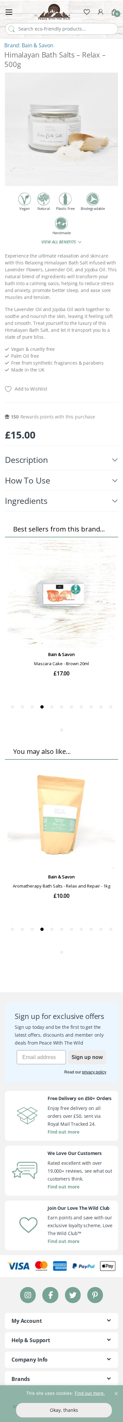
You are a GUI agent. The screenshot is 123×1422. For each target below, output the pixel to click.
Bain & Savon (37, 45)
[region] (61, 1403)
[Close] (116, 1391)
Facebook (50, 1294)
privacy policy (94, 1072)
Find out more (63, 1132)
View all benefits (58, 242)
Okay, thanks (64, 1410)
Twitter (72, 1294)
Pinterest (95, 1294)
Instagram (27, 1294)
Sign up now (87, 1057)
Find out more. (90, 1393)
